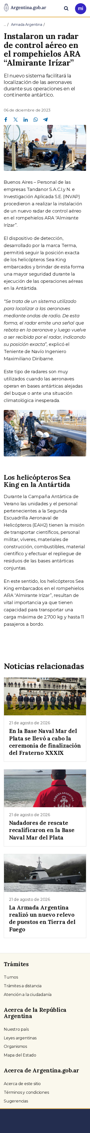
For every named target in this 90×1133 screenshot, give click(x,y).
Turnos (11, 977)
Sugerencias (16, 1101)
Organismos (15, 1046)
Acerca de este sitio (22, 1083)
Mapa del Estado (20, 1055)
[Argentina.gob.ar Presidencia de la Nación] (25, 8)
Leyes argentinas (20, 1038)
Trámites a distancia (23, 986)
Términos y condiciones (26, 1092)
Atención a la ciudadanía (28, 994)
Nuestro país (16, 1029)
